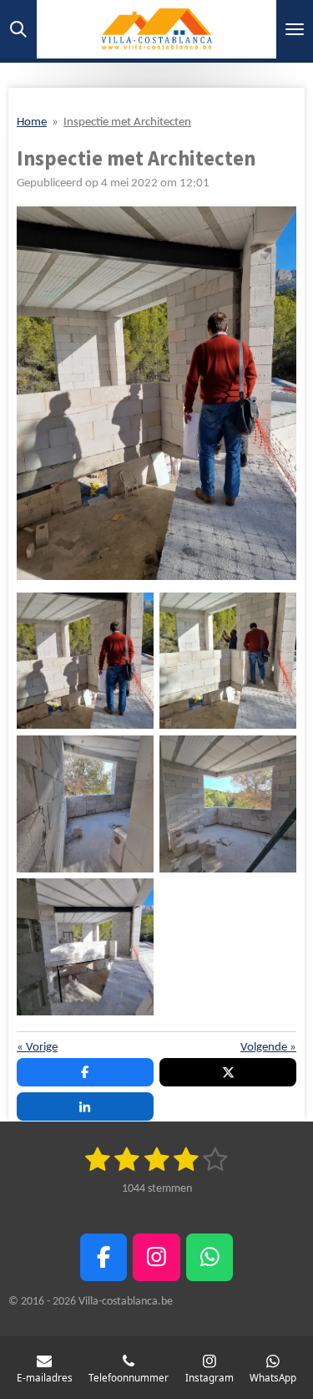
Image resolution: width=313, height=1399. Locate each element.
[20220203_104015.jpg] (228, 803)
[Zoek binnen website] (18, 29)
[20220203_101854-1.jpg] (84, 660)
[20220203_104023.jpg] (84, 946)
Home (32, 122)
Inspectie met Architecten (127, 122)
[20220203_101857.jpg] (228, 660)
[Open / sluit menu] (294, 29)
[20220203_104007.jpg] (84, 803)
